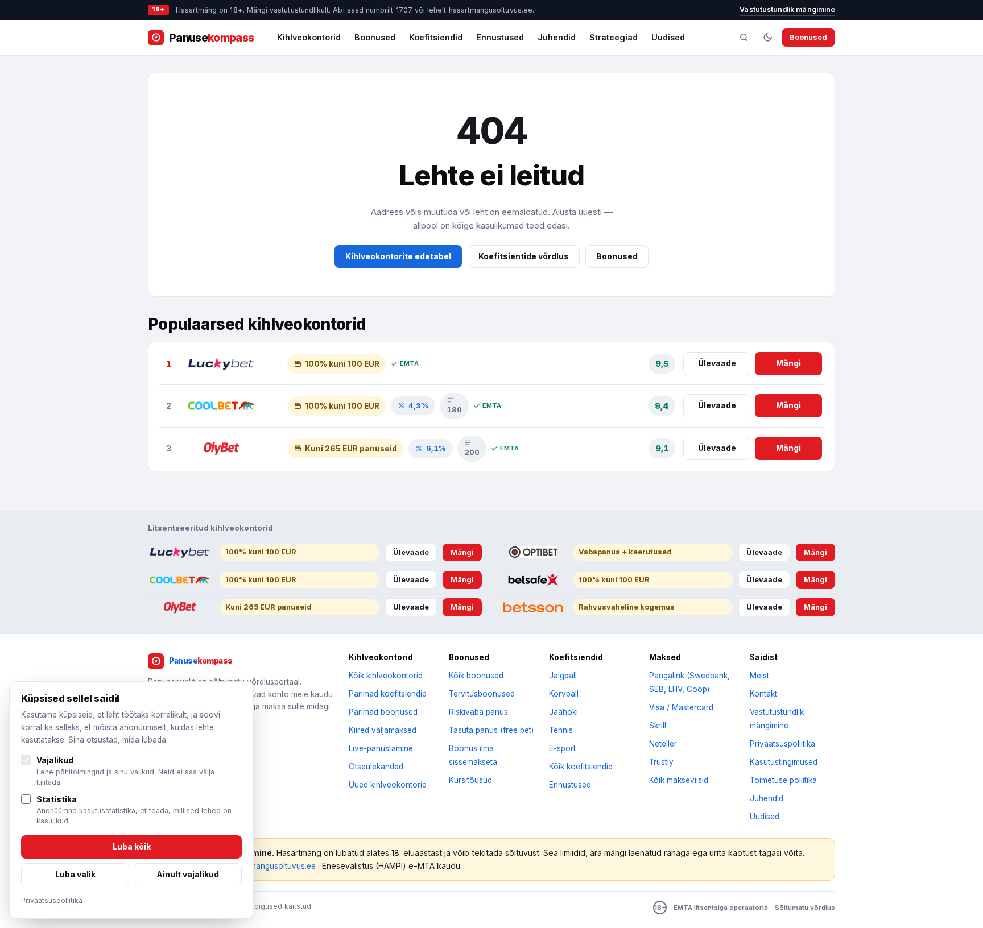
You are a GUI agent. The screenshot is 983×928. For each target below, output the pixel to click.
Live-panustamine (381, 748)
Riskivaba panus (478, 711)
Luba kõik (132, 846)
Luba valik (75, 874)
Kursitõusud (470, 780)
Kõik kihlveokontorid (386, 675)
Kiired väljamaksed (382, 730)
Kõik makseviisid (678, 780)
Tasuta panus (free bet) (491, 730)
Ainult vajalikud (187, 874)
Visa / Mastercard (681, 707)
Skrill (657, 725)
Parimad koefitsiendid (388, 693)
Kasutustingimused (783, 762)
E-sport (562, 748)
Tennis (561, 730)
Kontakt (763, 693)
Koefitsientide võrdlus (523, 256)
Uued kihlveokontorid (388, 784)
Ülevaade (717, 363)
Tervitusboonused (482, 693)
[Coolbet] (221, 406)
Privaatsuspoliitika (782, 743)
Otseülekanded (376, 766)
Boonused (374, 37)
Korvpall (564, 693)
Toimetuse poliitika (783, 780)
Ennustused (500, 37)
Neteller (663, 743)
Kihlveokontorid (309, 37)
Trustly (661, 762)
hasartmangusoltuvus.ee (271, 866)
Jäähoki (563, 711)
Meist (759, 675)
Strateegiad (613, 37)
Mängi (788, 363)
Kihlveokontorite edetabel (398, 256)
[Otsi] (743, 37)
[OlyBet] (221, 448)
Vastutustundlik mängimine (787, 9)
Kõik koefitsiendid (581, 766)
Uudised (668, 37)
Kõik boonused (476, 675)
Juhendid (557, 37)
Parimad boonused (383, 711)
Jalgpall (563, 675)
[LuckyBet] (221, 363)
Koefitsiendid (435, 37)
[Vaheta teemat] (767, 37)
